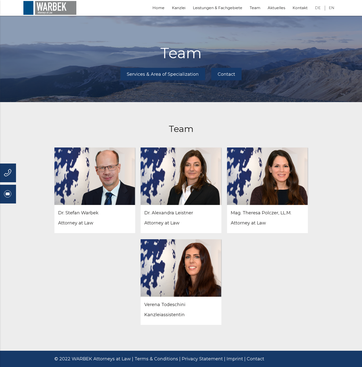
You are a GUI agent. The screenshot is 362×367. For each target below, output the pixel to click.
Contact (255, 359)
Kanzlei (178, 7)
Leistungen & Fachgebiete (217, 7)
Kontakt (300, 7)
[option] (181, 59)
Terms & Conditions (156, 359)
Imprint (235, 359)
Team (255, 7)
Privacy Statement (202, 359)
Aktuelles (276, 7)
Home (158, 7)
